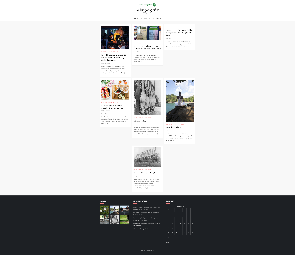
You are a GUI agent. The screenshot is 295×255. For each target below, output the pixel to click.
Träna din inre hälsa (173, 127)
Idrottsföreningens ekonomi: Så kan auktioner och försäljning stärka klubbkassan (113, 57)
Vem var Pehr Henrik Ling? (144, 172)
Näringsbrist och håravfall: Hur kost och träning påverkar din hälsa (147, 47)
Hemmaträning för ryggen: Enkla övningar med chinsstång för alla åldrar (179, 33)
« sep (167, 242)
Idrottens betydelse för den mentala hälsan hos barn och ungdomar (112, 108)
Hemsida (135, 18)
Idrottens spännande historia (110, 52)
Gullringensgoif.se (147, 10)
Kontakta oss (157, 18)
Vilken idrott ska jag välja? (140, 229)
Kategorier (145, 18)
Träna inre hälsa (140, 121)
